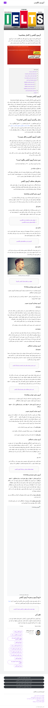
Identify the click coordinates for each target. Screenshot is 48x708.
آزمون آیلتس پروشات (18, 631)
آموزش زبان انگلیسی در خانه (17, 634)
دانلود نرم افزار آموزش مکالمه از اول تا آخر (24, 684)
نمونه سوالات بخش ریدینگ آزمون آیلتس (24, 469)
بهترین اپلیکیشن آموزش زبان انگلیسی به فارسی (17, 639)
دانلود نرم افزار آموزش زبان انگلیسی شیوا (24, 687)
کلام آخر (35, 92)
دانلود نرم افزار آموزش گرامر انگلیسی (24, 677)
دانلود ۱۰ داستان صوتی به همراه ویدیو (37, 697)
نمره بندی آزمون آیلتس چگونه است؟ (30, 78)
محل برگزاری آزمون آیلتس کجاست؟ (30, 73)
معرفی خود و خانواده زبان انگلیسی (27, 220)
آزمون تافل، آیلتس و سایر (27, 28)
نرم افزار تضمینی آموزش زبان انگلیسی (16, 662)
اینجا (9, 601)
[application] (24, 55)
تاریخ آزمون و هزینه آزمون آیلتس (30, 90)
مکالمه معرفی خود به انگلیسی (28, 222)
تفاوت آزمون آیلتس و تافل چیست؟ (30, 75)
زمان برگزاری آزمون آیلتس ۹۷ (16, 655)
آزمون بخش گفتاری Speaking (29, 82)
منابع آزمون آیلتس (18, 658)
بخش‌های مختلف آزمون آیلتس (31, 80)
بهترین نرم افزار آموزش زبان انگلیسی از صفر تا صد (35, 698)
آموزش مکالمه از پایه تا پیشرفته (38, 701)
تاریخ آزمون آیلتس (18, 642)
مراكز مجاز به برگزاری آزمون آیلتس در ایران (20, 126)
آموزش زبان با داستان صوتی (39, 695)
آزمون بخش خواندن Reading (29, 86)
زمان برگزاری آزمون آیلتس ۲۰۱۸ (16, 648)
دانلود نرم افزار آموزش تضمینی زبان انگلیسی (24, 681)
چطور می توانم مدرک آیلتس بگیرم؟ (24, 281)
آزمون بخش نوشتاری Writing (29, 84)
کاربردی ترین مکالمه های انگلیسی (24, 241)
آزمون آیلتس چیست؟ (32, 71)
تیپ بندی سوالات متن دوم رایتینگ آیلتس (24, 389)
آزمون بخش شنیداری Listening (29, 88)
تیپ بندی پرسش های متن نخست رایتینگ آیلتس (24, 365)
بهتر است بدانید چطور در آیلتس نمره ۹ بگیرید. (24, 609)
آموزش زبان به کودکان (40, 700)
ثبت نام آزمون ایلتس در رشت (16, 645)
